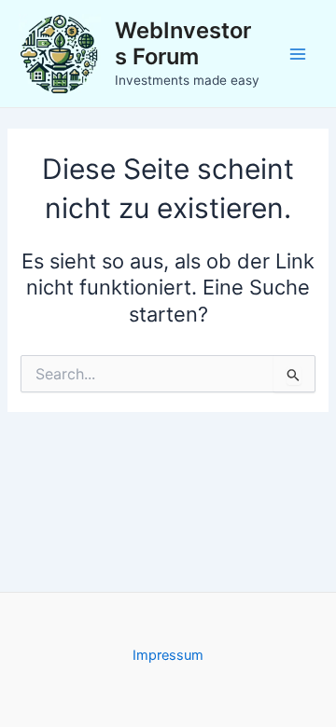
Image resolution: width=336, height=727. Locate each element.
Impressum (168, 655)
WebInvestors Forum (183, 43)
